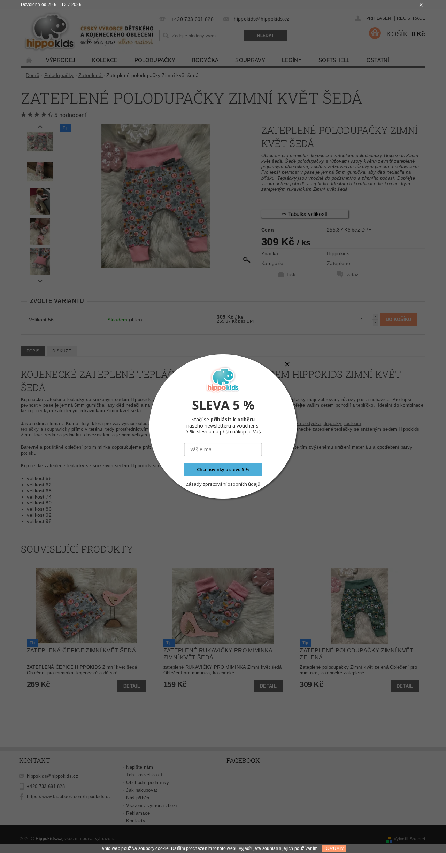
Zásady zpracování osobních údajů (223, 484)
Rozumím (334, 848)
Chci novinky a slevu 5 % (223, 469)
